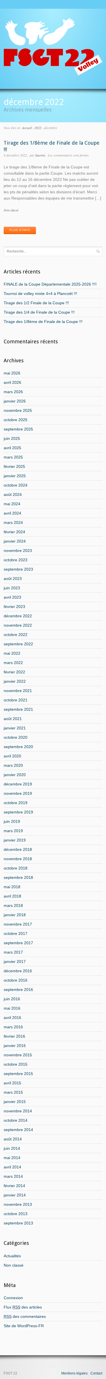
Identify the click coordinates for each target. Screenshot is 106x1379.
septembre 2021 (18, 709)
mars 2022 (13, 662)
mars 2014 (13, 1176)
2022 (37, 127)
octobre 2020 (15, 737)
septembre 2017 (18, 943)
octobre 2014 (15, 1120)
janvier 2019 (15, 840)
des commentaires (25, 1316)
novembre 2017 (18, 924)
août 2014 (13, 1139)
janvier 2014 (15, 1195)
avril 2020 (12, 756)
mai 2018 (12, 887)
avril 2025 (12, 448)
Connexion (13, 1298)
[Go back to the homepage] (53, 73)
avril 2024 (12, 513)
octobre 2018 (15, 868)
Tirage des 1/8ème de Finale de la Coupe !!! (43, 321)
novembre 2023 (18, 550)
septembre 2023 (18, 569)
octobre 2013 (15, 1213)
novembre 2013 (18, 1204)
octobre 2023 (15, 560)
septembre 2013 (18, 1223)
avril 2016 (12, 1017)
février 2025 (14, 466)
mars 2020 (13, 765)
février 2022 (14, 672)
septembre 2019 (18, 812)
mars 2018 (13, 905)
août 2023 (13, 578)
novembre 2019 (18, 793)
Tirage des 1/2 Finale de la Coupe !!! (36, 303)
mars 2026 (13, 391)
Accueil (27, 127)
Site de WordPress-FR (24, 1326)
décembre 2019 (18, 784)
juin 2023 (12, 588)
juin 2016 (12, 999)
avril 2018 (12, 896)
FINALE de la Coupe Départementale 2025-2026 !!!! (50, 284)
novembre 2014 (18, 1111)
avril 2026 (12, 382)
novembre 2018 (18, 858)
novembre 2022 (18, 625)
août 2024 (13, 494)
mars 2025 (13, 457)
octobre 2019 (15, 802)
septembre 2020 (18, 746)
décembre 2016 (18, 971)
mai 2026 (12, 373)
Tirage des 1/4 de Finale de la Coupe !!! (39, 312)
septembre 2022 (18, 644)
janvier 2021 (15, 728)
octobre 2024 (15, 485)
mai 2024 (12, 504)
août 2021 (13, 718)
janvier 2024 (15, 541)
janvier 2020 (15, 774)
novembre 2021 (18, 690)
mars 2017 (13, 952)
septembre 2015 (18, 1073)
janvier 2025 (15, 476)
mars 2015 (13, 1092)
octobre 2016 (15, 980)
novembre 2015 (18, 1055)
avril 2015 (12, 1083)
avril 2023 (12, 597)
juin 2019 (12, 821)
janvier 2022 (15, 681)
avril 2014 (12, 1167)
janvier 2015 (15, 1101)
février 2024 (14, 532)
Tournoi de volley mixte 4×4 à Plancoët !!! (40, 293)
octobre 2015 (15, 1064)
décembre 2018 (18, 849)
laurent (40, 155)
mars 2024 (13, 522)
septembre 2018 (18, 877)
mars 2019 (13, 830)
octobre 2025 (15, 419)
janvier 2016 (15, 1045)
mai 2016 (12, 1008)
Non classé (11, 210)
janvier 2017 (15, 961)
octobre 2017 (15, 933)
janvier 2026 (15, 401)
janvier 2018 (15, 915)
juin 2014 (12, 1148)
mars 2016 (13, 1027)
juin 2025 (12, 438)
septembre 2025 (18, 429)
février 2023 (14, 606)
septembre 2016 (18, 989)
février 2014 (14, 1185)
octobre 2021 (15, 700)
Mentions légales (74, 1373)
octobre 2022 (15, 634)
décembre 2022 (18, 616)
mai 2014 (12, 1157)
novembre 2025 (18, 410)
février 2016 (14, 1036)
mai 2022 (12, 653)
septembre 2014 (18, 1129)
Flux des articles (23, 1307)
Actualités (12, 1256)
